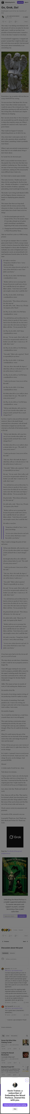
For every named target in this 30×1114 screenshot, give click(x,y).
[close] (27, 1080)
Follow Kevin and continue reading (15, 1105)
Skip (15, 1109)
